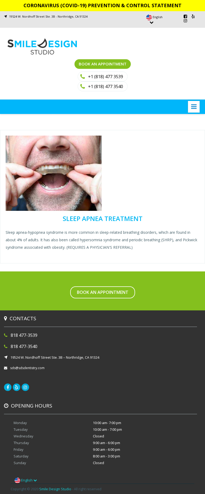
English (26, 480)
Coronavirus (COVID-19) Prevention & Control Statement (102, 5)
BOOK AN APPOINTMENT (103, 63)
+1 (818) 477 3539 (105, 77)
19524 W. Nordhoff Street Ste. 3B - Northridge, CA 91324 (48, 16)
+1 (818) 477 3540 (105, 86)
